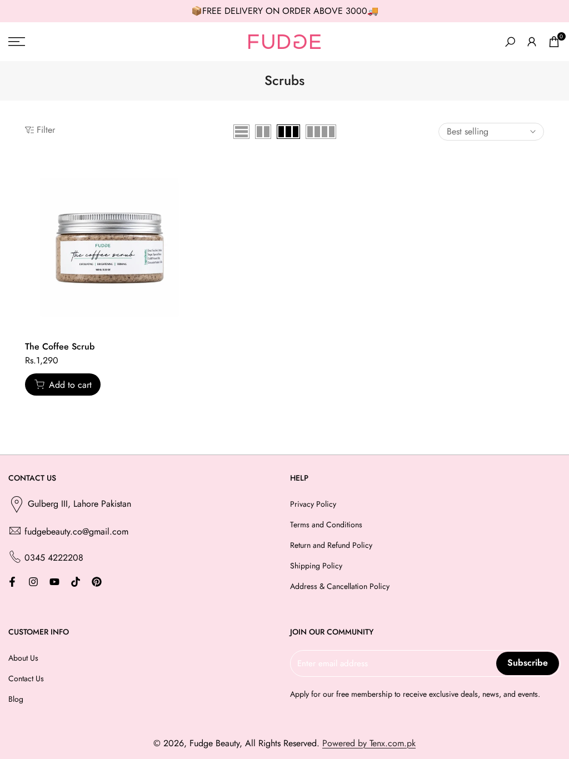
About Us (23, 657)
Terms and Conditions (326, 524)
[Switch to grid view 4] (321, 131)
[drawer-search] (510, 42)
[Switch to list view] (241, 131)
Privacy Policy (313, 504)
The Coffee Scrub (59, 346)
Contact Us (26, 678)
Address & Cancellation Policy (340, 586)
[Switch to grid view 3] (288, 131)
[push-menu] (16, 42)
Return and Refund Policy (331, 545)
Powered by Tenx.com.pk (369, 743)
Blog (15, 699)
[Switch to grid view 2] (263, 131)
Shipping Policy (316, 565)
